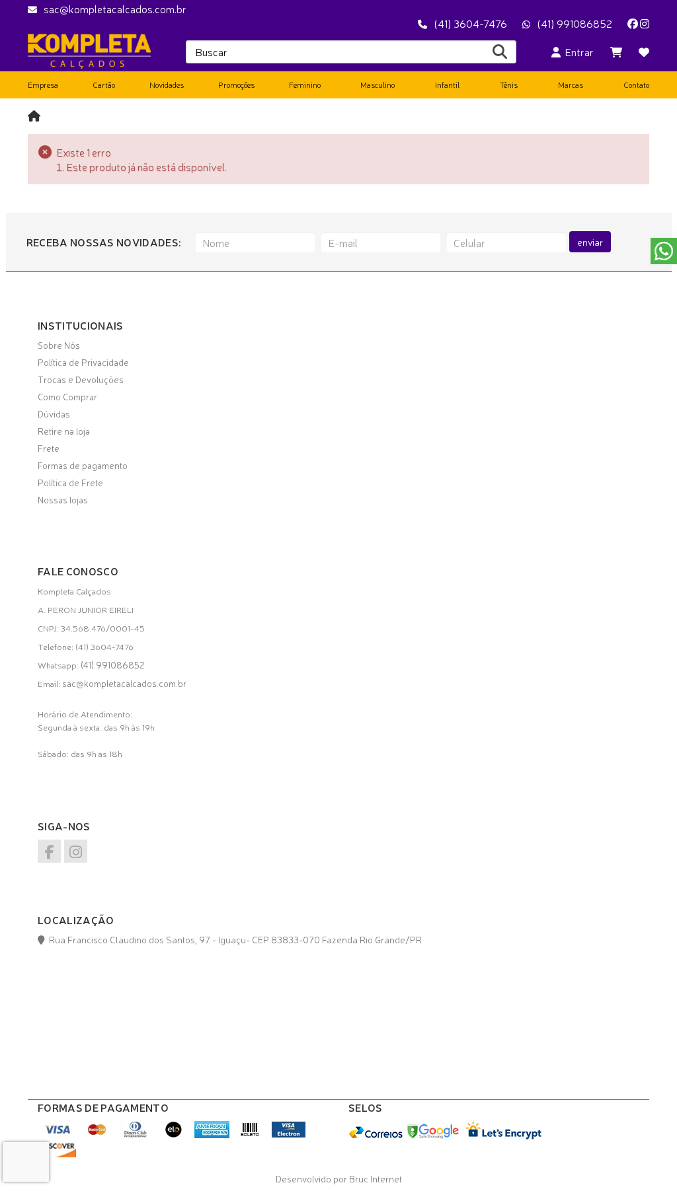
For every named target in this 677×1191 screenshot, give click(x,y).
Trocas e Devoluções (81, 379)
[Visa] (58, 1134)
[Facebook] (632, 23)
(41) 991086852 (574, 23)
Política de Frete (70, 482)
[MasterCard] (96, 1134)
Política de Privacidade (83, 362)
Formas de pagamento (83, 465)
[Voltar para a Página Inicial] (34, 115)
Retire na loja (64, 431)
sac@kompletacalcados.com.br (115, 8)
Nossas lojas (63, 499)
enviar (590, 242)
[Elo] (173, 1134)
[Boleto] (250, 1134)
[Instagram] (644, 23)
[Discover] (58, 1153)
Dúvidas (54, 413)
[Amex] (211, 1134)
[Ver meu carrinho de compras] (616, 51)
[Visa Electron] (288, 1134)
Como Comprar (67, 396)
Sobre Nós (59, 345)
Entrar (577, 51)
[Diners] (135, 1134)
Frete (49, 448)
